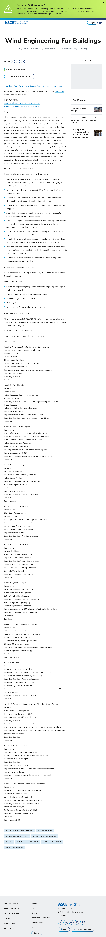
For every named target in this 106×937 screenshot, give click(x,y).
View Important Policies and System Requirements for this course (33, 86)
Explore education (50, 49)
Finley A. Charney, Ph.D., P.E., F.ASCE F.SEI (22, 103)
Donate (34, 903)
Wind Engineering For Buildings (75, 49)
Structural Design (52, 842)
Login (92, 22)
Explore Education (11, 913)
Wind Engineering (14, 847)
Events (7, 918)
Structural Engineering (44, 836)
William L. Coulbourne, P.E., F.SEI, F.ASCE (21, 106)
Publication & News (12, 908)
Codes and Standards (17, 836)
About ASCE (9, 928)
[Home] (20, 48)
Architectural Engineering (19, 830)
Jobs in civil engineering (40, 918)
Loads (9, 842)
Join (32, 908)
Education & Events (30, 49)
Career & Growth (11, 903)
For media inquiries (38, 922)
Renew (34, 913)
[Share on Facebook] (13, 61)
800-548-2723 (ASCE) (67, 908)
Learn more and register (19, 76)
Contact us (59, 91)
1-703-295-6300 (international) (70, 912)
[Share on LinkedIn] (23, 61)
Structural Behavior (27, 842)
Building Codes (45, 830)
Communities (9, 923)
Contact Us (62, 915)
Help (33, 927)
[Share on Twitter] (18, 61)
